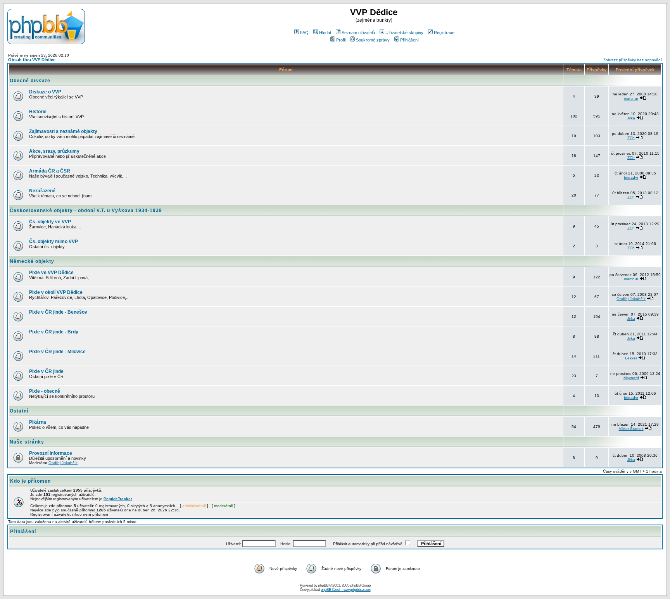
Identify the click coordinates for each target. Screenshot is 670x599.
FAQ (304, 32)
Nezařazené (42, 190)
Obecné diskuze (30, 80)
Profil (340, 40)
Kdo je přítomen (30, 481)
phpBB (323, 585)
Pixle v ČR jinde (46, 371)
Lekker (631, 358)
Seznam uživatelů (358, 32)
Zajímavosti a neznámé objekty (63, 131)
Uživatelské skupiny (404, 32)
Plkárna (37, 422)
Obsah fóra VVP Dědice (31, 59)
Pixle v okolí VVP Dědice (56, 292)
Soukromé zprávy (373, 40)
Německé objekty (32, 261)
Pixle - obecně (44, 391)
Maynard (631, 378)
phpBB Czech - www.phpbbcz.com (346, 589)
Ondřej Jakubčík (631, 299)
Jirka (631, 118)
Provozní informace (50, 453)
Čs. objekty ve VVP (50, 221)
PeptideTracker (118, 499)
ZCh (631, 138)
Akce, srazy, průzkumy (54, 151)
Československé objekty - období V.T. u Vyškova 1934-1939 (86, 210)
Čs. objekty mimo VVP (53, 241)
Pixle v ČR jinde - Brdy (53, 332)
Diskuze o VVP (45, 92)
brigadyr (631, 177)
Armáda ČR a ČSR (49, 171)
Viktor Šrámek (631, 428)
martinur (631, 98)
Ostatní (19, 411)
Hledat (325, 32)
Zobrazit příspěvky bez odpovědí (632, 60)
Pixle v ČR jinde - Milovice (57, 351)
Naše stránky (27, 442)
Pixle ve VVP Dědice (51, 272)
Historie (38, 111)
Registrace (444, 32)
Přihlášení (409, 40)
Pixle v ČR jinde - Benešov (58, 312)
